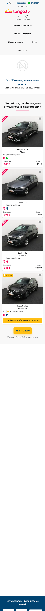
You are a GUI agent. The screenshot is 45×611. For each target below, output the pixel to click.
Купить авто (23, 330)
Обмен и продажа (22, 34)
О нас (34, 42)
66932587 (22, 3)
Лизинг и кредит (16, 42)
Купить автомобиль (23, 25)
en (27, 6)
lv (18, 6)
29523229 (35, 3)
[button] (18, 17)
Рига (10, 3)
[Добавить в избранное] (40, 119)
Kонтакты (22, 50)
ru (22, 6)
